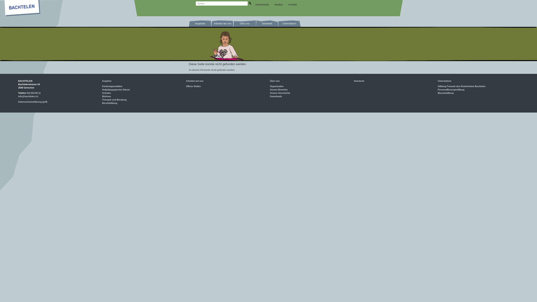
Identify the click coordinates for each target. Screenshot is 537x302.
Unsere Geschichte (280, 93)
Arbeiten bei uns (222, 23)
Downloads (276, 96)
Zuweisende (262, 4)
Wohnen (106, 96)
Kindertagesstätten (112, 86)
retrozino (491, 115)
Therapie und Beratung (114, 100)
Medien (279, 4)
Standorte (267, 23)
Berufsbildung (109, 103)
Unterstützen (289, 23)
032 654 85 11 (34, 93)
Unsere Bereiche (279, 90)
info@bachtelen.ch (28, 96)
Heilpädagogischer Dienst (116, 90)
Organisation (277, 86)
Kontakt (292, 4)
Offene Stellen (193, 86)
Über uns (245, 23)
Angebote (200, 23)
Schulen (106, 93)
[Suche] (250, 3)
